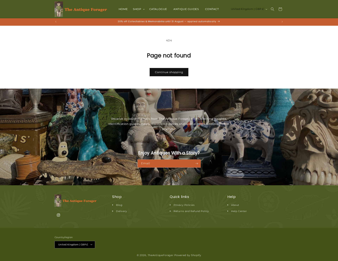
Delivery (121, 211)
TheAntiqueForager (161, 255)
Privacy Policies (184, 205)
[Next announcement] (282, 21)
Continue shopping (169, 72)
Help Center (239, 211)
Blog (119, 205)
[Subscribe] (197, 163)
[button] (138, 9)
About (235, 205)
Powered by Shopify (187, 255)
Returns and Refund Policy (191, 211)
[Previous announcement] (56, 21)
